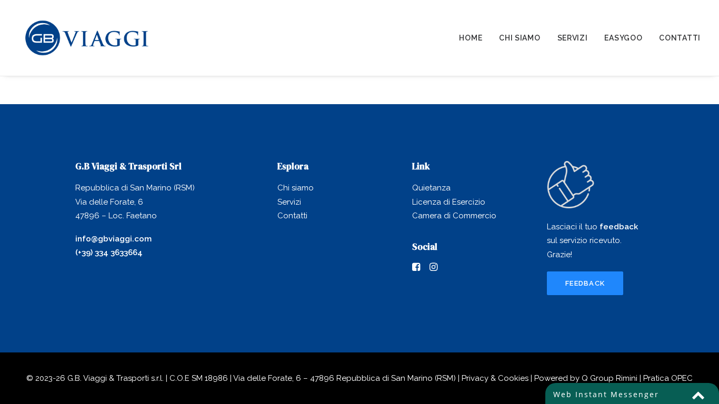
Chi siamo (519, 38)
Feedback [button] (585, 283)
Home (470, 38)
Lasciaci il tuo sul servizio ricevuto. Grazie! (592, 240)
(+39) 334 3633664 (109, 252)
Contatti (680, 38)
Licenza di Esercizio (448, 202)
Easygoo (623, 38)
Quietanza (431, 188)
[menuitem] (474, 38)
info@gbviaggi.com (113, 239)
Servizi (572, 38)
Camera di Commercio (454, 215)
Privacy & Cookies (495, 378)
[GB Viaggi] (86, 38)
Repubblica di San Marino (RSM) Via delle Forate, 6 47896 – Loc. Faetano (135, 201)
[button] (416, 268)
